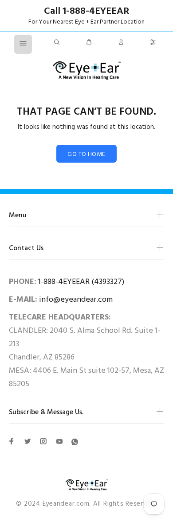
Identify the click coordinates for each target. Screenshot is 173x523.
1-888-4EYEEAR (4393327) (81, 281)
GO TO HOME (86, 154)
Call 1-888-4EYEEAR (86, 11)
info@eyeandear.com (76, 299)
